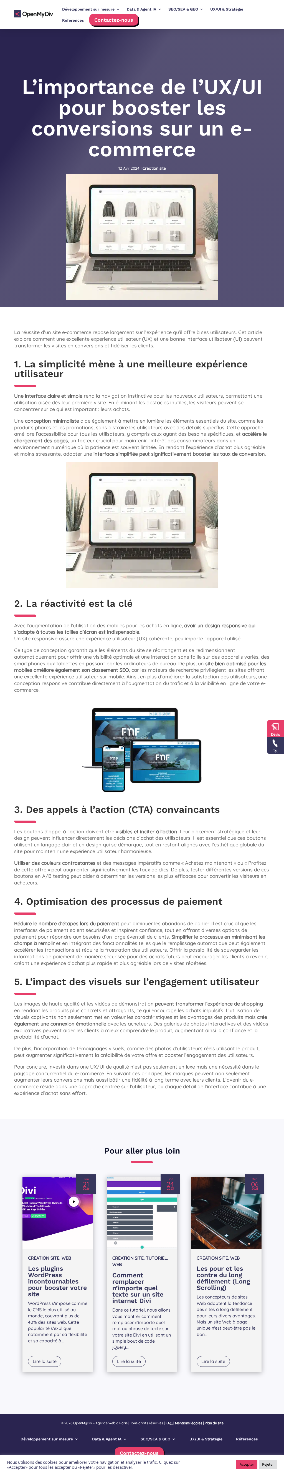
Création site (154, 168)
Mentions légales (188, 1423)
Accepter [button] (247, 1464)
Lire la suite (45, 1361)
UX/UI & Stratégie (205, 1439)
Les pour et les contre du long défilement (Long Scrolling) (223, 1278)
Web (66, 1258)
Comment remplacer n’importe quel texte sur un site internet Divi (137, 1288)
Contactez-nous (113, 20)
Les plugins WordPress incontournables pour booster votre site (57, 1281)
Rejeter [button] (268, 1464)
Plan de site (214, 1423)
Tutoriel (156, 1258)
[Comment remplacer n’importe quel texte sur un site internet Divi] (142, 1213)
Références (73, 20)
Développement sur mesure (47, 1439)
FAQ (169, 1423)
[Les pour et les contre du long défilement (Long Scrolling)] (226, 1213)
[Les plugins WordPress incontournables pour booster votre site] (57, 1213)
